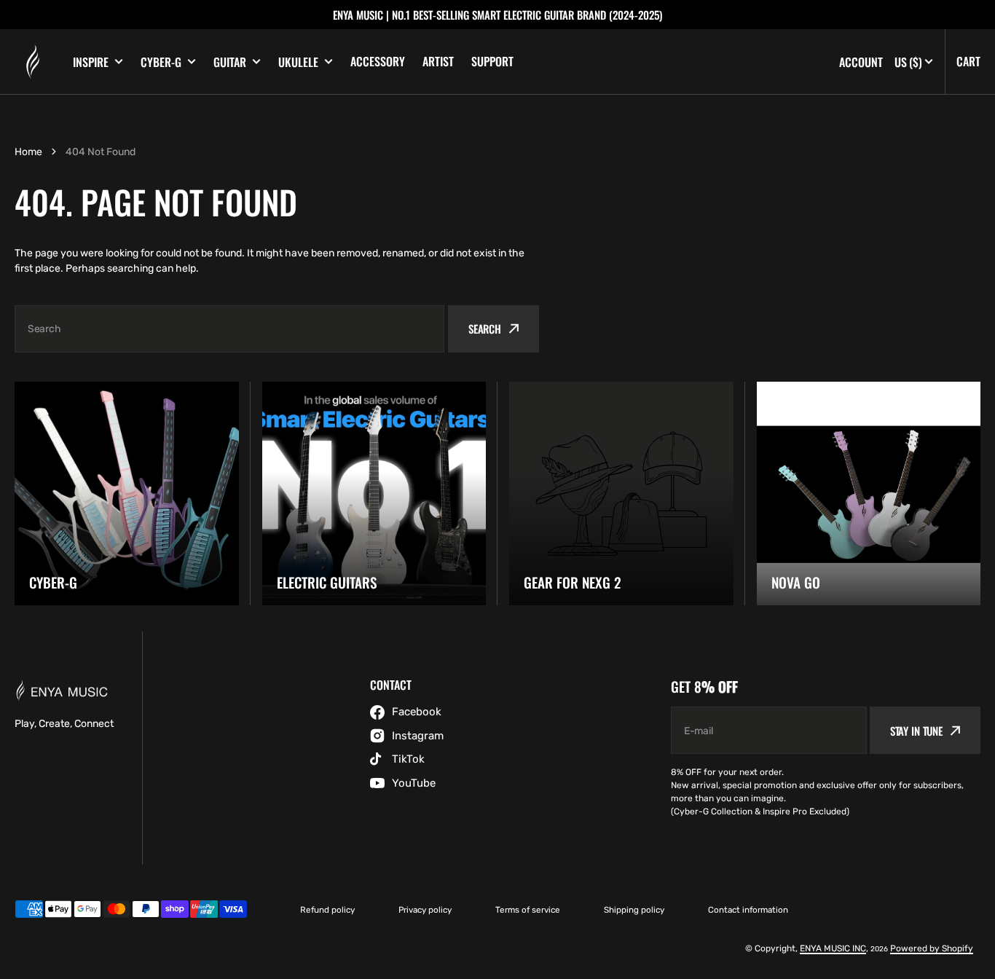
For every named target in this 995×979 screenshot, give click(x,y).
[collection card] (127, 494)
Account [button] (861, 62)
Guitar (229, 62)
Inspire (91, 62)
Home (28, 152)
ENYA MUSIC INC (833, 948)
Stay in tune (916, 731)
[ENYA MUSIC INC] (33, 62)
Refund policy (327, 910)
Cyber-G (161, 62)
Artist (438, 61)
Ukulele (298, 62)
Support (492, 61)
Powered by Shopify (931, 948)
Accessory (377, 61)
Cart (968, 61)
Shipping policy (634, 910)
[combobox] (229, 329)
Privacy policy (425, 910)
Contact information (748, 910)
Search (484, 329)
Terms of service (527, 910)
